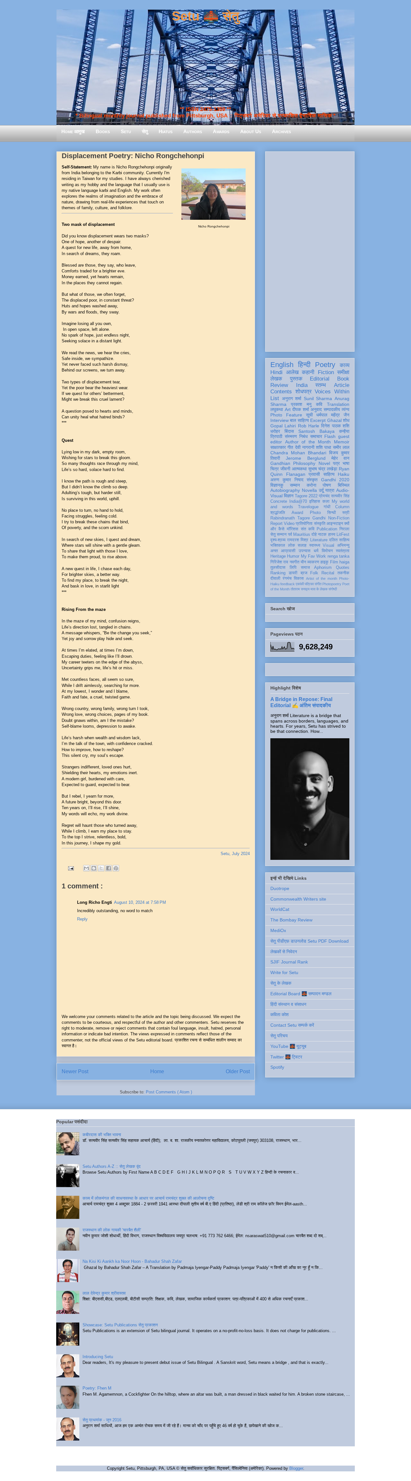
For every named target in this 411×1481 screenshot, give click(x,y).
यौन (303, 562)
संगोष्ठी (332, 589)
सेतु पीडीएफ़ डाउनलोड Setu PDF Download (309, 941)
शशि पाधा (323, 447)
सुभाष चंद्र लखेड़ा (322, 468)
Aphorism (323, 567)
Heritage (278, 556)
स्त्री (345, 512)
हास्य (331, 534)
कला (325, 501)
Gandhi (319, 518)
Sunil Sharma (318, 398)
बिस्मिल (343, 485)
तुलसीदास (277, 567)
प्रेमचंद (324, 496)
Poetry (325, 365)
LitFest (343, 534)
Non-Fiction (338, 518)
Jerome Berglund (305, 458)
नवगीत (294, 562)
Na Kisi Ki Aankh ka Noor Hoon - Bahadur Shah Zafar (132, 1261)
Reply (82, 919)
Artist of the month (321, 578)
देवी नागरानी (304, 447)
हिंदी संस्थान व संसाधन (288, 1004)
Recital (327, 573)
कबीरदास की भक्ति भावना (102, 1134)
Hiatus (165, 131)
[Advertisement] (309, 250)
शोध (346, 420)
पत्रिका (309, 584)
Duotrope (279, 888)
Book (343, 379)
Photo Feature (286, 414)
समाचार (316, 436)
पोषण (327, 485)
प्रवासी (314, 474)
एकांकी (300, 584)
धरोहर (275, 431)
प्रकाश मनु (301, 404)
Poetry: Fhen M (97, 1388)
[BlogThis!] (94, 868)
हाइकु (324, 562)
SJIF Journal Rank (289, 961)
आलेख (292, 372)
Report (276, 523)
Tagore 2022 (306, 496)
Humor (293, 556)
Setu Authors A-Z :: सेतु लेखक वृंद (112, 1166)
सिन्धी (331, 512)
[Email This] (86, 868)
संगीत (318, 584)
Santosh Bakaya (316, 431)
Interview (279, 420)
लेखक (276, 379)
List (274, 398)
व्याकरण (313, 562)
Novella (309, 490)
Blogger (296, 1468)
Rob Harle (308, 425)
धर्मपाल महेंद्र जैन (332, 414)
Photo (315, 512)
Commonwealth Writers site (298, 899)
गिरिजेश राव (279, 562)
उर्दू (321, 490)
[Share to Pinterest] (116, 868)
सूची (309, 414)
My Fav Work (313, 556)
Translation (338, 404)
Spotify (277, 1067)
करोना (311, 485)
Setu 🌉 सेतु (205, 16)
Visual (328, 545)
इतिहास (314, 501)
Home (157, 1071)
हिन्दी (304, 365)
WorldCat (279, 909)
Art (288, 409)
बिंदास (289, 431)
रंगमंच (287, 578)
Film (334, 562)
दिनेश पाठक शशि (335, 425)
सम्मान (295, 485)
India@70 (298, 501)
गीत (290, 447)
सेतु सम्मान (278, 534)
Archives (281, 131)
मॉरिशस (292, 529)
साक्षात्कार (278, 447)
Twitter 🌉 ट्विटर (286, 1056)
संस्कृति (319, 523)
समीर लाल (341, 447)
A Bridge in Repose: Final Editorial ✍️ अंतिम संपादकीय (301, 702)
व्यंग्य (345, 409)
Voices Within (332, 392)
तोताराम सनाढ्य (300, 589)
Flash (330, 436)
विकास (299, 578)
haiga (344, 562)
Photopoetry (331, 584)
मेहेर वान (340, 458)
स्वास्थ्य (314, 545)
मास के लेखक (319, 589)
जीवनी (285, 468)
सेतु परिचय (279, 1035)
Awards (221, 131)
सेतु (145, 131)
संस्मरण (291, 436)
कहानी (308, 372)
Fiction (326, 372)
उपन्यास (304, 551)
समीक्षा (343, 372)
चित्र (274, 468)
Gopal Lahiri (283, 425)
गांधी (327, 507)
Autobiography (285, 490)
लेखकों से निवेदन (283, 951)
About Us (250, 131)
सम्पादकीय (332, 409)
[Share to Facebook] (108, 868)
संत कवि (307, 529)
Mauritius (301, 534)
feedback (287, 584)
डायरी (293, 573)
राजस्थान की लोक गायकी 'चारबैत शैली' (112, 1230)
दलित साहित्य (339, 540)
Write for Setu (284, 972)
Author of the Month (308, 441)
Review (279, 385)
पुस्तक (296, 379)
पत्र (336, 463)
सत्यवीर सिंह (340, 496)
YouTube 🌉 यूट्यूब (288, 1046)
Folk (314, 573)
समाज (305, 567)
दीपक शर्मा (300, 409)
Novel (324, 463)
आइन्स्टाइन (335, 523)
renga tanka (338, 556)
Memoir (341, 441)
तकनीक (343, 573)
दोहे (314, 534)
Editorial (319, 379)
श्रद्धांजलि (277, 512)
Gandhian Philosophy (292, 463)
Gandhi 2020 (335, 479)
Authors (192, 131)
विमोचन (327, 551)
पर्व (290, 534)
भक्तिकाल (277, 545)
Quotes (342, 567)
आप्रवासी (288, 551)
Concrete (278, 501)
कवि (319, 404)
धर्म (316, 551)
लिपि (293, 567)
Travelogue (308, 507)
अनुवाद (316, 409)
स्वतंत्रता (342, 551)
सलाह (302, 545)
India (302, 385)
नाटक (322, 534)
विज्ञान (288, 495)
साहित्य (329, 474)
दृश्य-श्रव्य (277, 540)
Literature (319, 540)
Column (342, 507)
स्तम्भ (320, 385)
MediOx (278, 930)
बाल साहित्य (299, 420)
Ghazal (334, 420)
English (281, 365)
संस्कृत (312, 479)
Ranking (277, 573)
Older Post (238, 1071)
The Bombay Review (291, 919)
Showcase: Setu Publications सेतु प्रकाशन (120, 1325)
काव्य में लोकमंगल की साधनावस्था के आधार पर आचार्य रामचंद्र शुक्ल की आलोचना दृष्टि (148, 1198)
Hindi (276, 372)
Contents (281, 392)
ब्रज (304, 573)
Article (341, 385)
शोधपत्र (303, 392)
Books (103, 131)
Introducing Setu (98, 1356)
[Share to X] (101, 868)
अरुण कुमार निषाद (286, 479)
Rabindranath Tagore (290, 518)
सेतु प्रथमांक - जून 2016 (102, 1419)
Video (289, 523)
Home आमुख (73, 131)
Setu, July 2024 (235, 853)
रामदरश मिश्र (297, 540)
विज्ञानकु (276, 485)
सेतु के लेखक (280, 983)
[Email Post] (70, 868)
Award (297, 512)
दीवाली (275, 578)
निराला (344, 529)
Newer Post (75, 1071)
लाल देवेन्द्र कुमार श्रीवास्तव (104, 1293)
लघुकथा (276, 409)
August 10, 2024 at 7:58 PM (140, 902)
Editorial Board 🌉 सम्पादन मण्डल (300, 993)
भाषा (346, 463)
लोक (291, 545)
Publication (327, 529)
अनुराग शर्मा (292, 398)
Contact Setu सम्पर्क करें (292, 1025)
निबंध (303, 436)
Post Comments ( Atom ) (169, 1092)
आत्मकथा (299, 468)
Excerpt (318, 420)
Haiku (343, 474)
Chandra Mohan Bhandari (298, 452)
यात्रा (329, 490)
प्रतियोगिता (304, 523)
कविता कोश (279, 1014)
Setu (126, 131)
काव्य (344, 365)
